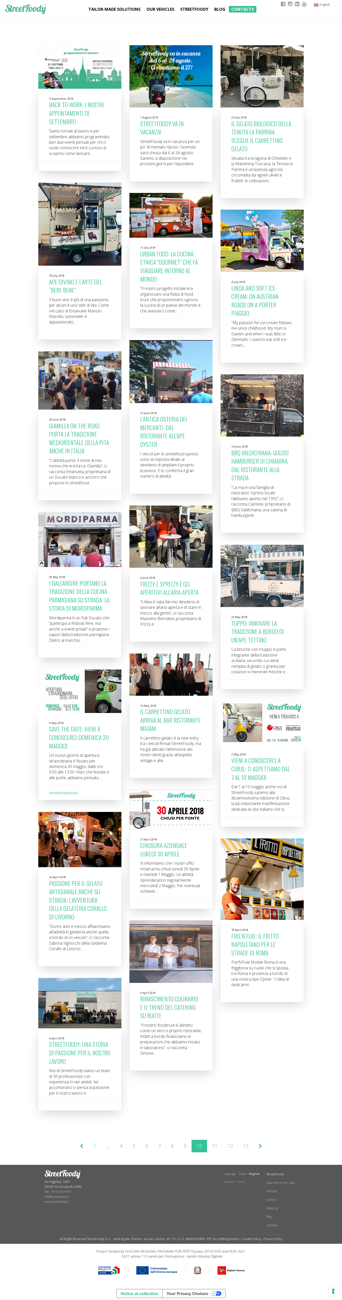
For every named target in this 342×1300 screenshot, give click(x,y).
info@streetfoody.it (56, 1197)
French (240, 1182)
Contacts (242, 9)
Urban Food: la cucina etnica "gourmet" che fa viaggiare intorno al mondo (169, 266)
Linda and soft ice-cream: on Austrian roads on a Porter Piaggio (254, 300)
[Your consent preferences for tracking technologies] (333, 1291)
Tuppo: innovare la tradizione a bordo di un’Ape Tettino (257, 631)
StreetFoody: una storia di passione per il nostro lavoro (79, 1052)
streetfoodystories (63, 792)
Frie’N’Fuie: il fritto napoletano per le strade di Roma (255, 944)
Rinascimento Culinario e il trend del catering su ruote (169, 1007)
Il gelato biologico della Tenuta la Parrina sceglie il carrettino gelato (261, 136)
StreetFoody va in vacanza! (162, 127)
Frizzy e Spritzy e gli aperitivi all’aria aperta (169, 588)
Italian (243, 1174)
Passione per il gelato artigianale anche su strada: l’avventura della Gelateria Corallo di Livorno (78, 900)
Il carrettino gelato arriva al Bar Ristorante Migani (170, 720)
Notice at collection (139, 1293)
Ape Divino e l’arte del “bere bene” (75, 286)
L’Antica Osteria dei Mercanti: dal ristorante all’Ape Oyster (163, 431)
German (229, 1182)
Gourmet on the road (280, 1183)
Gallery (271, 1200)
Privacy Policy (272, 1239)
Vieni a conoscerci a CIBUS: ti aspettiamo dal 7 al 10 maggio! (260, 768)
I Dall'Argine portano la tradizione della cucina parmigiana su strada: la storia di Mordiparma (79, 596)
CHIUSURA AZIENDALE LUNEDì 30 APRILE (163, 849)
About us (272, 1208)
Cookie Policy (251, 1239)
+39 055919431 (61, 1192)
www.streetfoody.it (56, 1202)
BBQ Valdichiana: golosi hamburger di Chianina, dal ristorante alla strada (260, 465)
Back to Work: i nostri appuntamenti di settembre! (76, 113)
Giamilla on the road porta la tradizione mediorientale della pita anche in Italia (79, 438)
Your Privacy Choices (187, 1293)
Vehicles (271, 1191)
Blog (219, 9)
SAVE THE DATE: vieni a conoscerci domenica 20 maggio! (79, 737)
